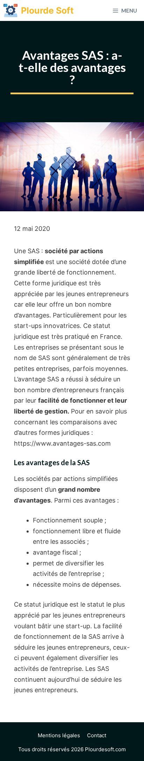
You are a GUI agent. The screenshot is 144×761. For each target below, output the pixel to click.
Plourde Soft (47, 10)
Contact (96, 735)
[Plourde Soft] (10, 10)
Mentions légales (59, 735)
